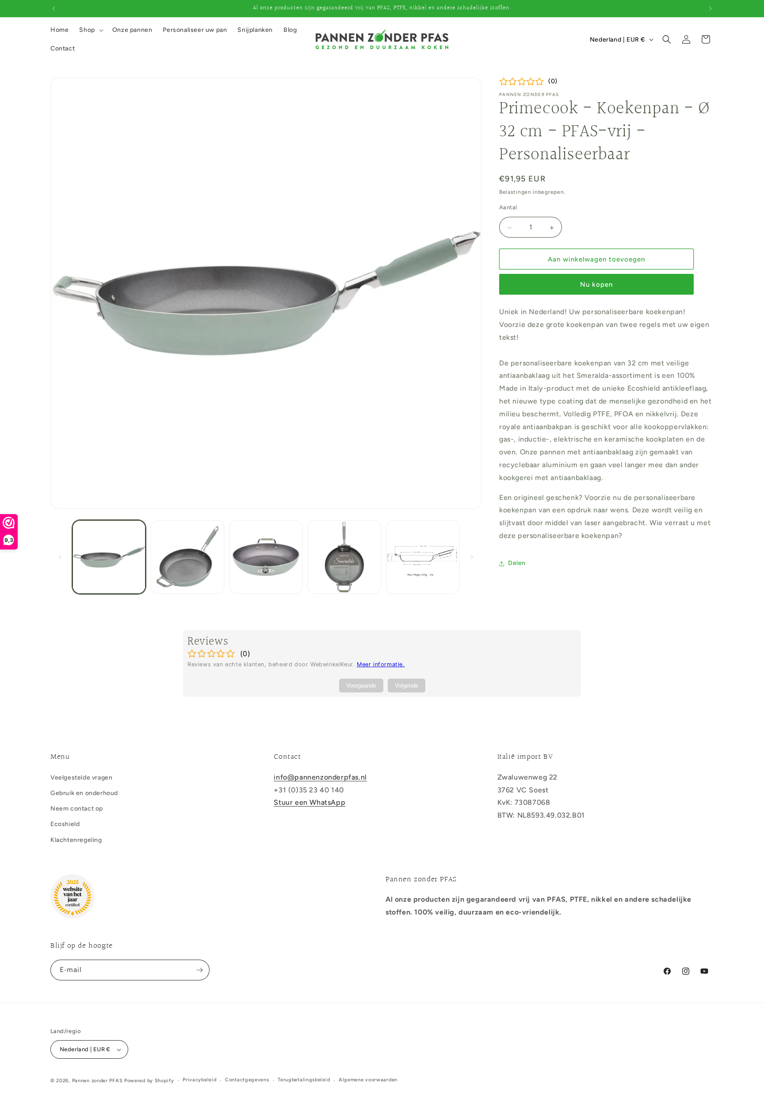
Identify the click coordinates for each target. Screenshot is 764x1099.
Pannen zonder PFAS (97, 1081)
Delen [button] (517, 563)
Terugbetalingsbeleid (304, 1080)
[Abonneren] (199, 970)
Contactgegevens (247, 1080)
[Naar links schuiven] (60, 557)
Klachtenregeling (76, 840)
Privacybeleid (199, 1080)
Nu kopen (596, 285)
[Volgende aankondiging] (710, 8)
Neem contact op (76, 808)
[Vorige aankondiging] (53, 8)
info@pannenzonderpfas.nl (320, 777)
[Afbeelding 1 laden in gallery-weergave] (109, 557)
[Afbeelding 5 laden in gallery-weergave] (423, 557)
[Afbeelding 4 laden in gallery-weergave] (344, 557)
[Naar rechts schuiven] (471, 557)
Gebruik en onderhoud (84, 793)
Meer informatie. (381, 664)
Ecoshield (65, 824)
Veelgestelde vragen (81, 777)
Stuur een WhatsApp (309, 802)
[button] (90, 30)
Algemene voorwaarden (368, 1080)
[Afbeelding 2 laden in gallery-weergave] (187, 557)
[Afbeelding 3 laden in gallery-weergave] (266, 557)
